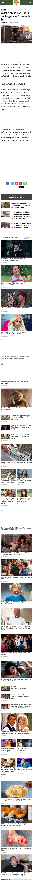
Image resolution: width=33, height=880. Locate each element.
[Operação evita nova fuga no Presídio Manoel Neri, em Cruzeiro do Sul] (5, 205)
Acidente (3, 216)
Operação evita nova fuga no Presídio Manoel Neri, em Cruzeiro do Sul (21, 205)
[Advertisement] (16, 53)
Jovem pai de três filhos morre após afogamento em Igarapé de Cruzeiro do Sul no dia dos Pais (21, 215)
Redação (5, 22)
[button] (30, 2)
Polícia (3, 9)
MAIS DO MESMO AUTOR (16, 197)
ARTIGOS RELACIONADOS (17, 195)
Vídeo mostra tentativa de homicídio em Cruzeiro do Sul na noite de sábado (21, 225)
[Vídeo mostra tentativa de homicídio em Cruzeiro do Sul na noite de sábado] (5, 225)
